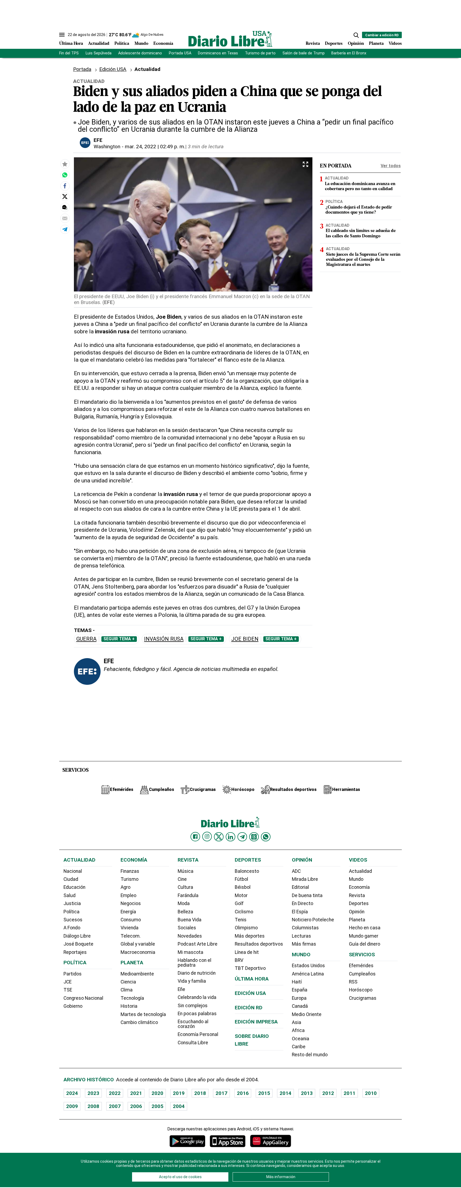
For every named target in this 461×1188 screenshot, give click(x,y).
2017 (221, 1093)
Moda (184, 903)
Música (185, 871)
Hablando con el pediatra (194, 963)
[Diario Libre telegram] (242, 836)
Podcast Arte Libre (197, 944)
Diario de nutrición (197, 973)
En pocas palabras (197, 1013)
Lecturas (301, 936)
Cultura (185, 887)
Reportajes (75, 952)
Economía (163, 44)
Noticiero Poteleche (313, 919)
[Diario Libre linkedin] (230, 836)
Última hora (252, 979)
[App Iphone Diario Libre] (228, 1141)
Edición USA (112, 69)
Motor (241, 895)
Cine (182, 879)
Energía (128, 911)
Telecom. (131, 936)
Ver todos (391, 165)
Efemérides (361, 965)
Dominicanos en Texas (218, 53)
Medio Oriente (306, 1014)
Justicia (72, 903)
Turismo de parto (260, 53)
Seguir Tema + (119, 639)
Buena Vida (189, 919)
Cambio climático (139, 1022)
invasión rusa (164, 639)
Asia (296, 1022)
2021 (136, 1093)
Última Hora (71, 44)
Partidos (72, 974)
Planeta (376, 44)
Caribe (298, 1046)
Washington (107, 146)
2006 (136, 1106)
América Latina (308, 974)
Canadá (300, 1006)
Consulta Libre (193, 1042)
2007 (115, 1106)
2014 (285, 1093)
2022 (115, 1093)
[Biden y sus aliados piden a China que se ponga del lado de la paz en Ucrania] (64, 174)
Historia (129, 1006)
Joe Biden (245, 639)
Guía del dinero (364, 944)
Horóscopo (360, 990)
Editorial (300, 887)
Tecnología (132, 998)
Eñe (181, 989)
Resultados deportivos (259, 944)
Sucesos (72, 919)
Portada (82, 69)
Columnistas (305, 927)
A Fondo (71, 927)
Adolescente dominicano (140, 53)
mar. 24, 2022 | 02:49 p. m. (155, 146)
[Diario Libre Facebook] (195, 837)
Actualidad (98, 44)
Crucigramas (362, 998)
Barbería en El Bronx (348, 53)
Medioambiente (137, 974)
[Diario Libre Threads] (254, 836)
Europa (299, 998)
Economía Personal (198, 1034)
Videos (395, 44)
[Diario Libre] (230, 38)
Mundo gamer (363, 936)
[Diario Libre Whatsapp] (266, 836)
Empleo (128, 895)
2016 (243, 1093)
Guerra (86, 639)
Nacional (72, 871)
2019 (179, 1093)
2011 (349, 1093)
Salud (69, 895)
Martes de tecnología (143, 1014)
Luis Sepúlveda (99, 53)
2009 (72, 1106)
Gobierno (72, 1006)
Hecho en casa (364, 927)
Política (121, 44)
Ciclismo (244, 911)
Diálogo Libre (77, 936)
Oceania (300, 1038)
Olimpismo (246, 927)
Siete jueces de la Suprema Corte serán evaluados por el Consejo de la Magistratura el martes (363, 260)
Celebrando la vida (197, 997)
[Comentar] (64, 207)
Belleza (185, 911)
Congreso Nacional (83, 998)
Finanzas (130, 871)
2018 (200, 1093)
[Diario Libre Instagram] (207, 836)
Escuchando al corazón (193, 1024)
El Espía (300, 911)
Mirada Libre (305, 879)
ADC (296, 871)
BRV (239, 960)
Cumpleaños (362, 974)
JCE (67, 982)
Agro (125, 887)
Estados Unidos (308, 965)
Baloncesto (247, 871)
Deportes (334, 44)
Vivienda (129, 927)
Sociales (187, 927)
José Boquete (78, 944)
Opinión (356, 44)
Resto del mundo (310, 1054)
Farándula (188, 895)
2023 (93, 1093)
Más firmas (304, 944)
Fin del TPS (69, 53)
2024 (72, 1093)
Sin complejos (193, 1005)
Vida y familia (192, 981)
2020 (157, 1093)
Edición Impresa (256, 1022)
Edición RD (249, 1008)
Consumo (131, 919)
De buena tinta (307, 895)
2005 (157, 1106)
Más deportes (250, 936)
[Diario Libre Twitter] (219, 836)
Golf (239, 903)
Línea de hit (247, 952)
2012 (328, 1093)
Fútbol (241, 879)
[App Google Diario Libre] (188, 1141)
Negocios (131, 903)
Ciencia (128, 982)
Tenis (241, 919)
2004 (179, 1106)
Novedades (190, 936)
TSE (67, 990)
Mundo (141, 44)
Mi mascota (190, 952)
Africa (298, 1030)
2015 (264, 1093)
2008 (93, 1106)
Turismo (129, 879)
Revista (313, 44)
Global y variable (138, 944)
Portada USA (180, 53)
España (299, 990)
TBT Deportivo (250, 968)
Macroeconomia (138, 952)
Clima (127, 990)
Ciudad (70, 879)
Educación (74, 887)
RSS (353, 982)
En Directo (302, 903)
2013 (307, 1093)
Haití (297, 982)
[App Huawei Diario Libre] (270, 1141)
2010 (371, 1093)
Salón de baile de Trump (304, 53)
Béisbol (243, 887)
